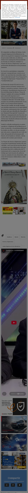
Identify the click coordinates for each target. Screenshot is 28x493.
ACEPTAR (17, 17)
